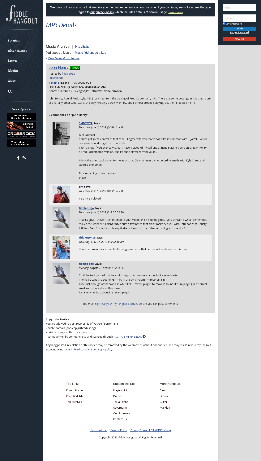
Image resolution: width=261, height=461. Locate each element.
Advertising (120, 407)
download (55, 78)
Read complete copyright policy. (93, 349)
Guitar (163, 402)
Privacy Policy (118, 430)
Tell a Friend (120, 402)
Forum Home (74, 390)
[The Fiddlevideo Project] (21, 125)
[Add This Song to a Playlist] (75, 67)
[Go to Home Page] (21, 14)
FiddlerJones (87, 237)
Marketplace (17, 50)
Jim (81, 187)
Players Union (121, 390)
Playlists (82, 46)
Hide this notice (176, 12)
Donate (117, 396)
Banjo (163, 390)
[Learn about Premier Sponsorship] (21, 116)
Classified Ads (74, 396)
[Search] (7, 91)
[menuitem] (21, 40)
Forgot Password (239, 32)
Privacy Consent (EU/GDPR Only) (150, 430)
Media (13, 70)
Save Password (233, 23)
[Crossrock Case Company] (21, 134)
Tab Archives (74, 402)
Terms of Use (98, 430)
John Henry (58, 67)
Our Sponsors (121, 413)
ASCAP (118, 336)
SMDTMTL (86, 123)
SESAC (138, 336)
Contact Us (120, 419)
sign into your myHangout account (116, 303)
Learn (12, 60)
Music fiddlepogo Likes (90, 52)
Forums (14, 40)
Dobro (164, 396)
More (12, 81)
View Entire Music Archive (63, 58)
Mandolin (165, 407)
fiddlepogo (68, 73)
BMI (126, 336)
